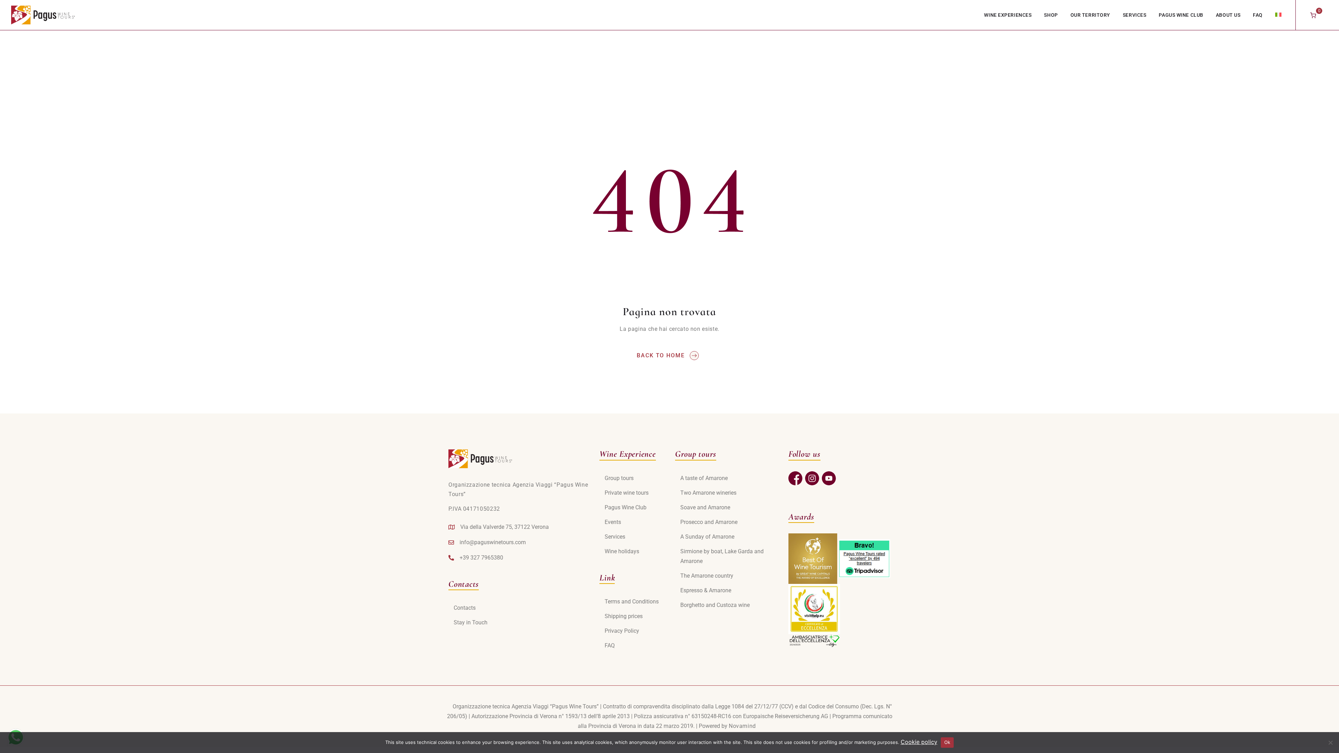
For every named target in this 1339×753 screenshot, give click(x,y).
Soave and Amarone (705, 507)
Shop (1051, 15)
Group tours (619, 478)
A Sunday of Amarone (707, 536)
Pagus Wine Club (1181, 15)
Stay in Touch (470, 622)
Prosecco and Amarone (708, 522)
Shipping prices (624, 616)
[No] (1330, 742)
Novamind (742, 726)
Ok (947, 742)
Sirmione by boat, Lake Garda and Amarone (722, 556)
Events (613, 522)
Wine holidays (622, 551)
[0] (1313, 15)
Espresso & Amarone (705, 590)
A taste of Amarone (704, 478)
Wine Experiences (1007, 15)
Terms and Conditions (632, 601)
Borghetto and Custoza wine (715, 605)
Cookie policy (919, 741)
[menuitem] (1278, 15)
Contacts (465, 607)
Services (1134, 15)
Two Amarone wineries (708, 492)
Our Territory (1090, 15)
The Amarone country (706, 575)
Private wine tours (627, 492)
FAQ (1258, 15)
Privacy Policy (622, 631)
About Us (1228, 15)
